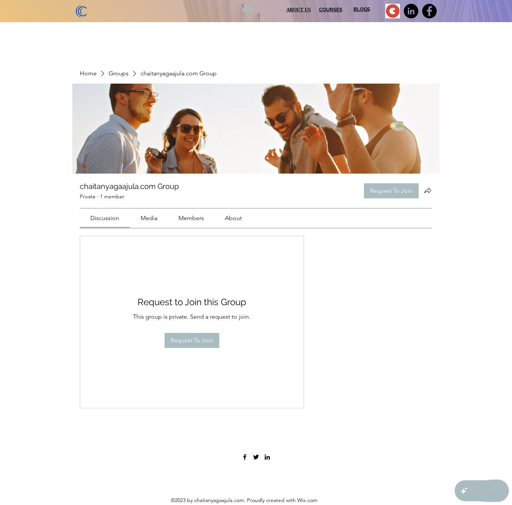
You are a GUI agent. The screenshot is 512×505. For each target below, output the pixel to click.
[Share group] (427, 190)
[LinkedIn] (411, 11)
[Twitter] (256, 457)
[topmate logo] (392, 11)
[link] (104, 218)
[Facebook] (429, 11)
